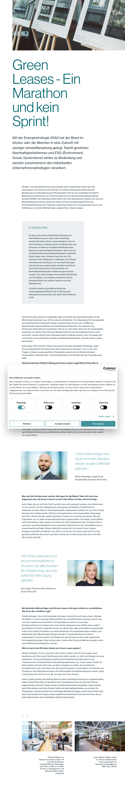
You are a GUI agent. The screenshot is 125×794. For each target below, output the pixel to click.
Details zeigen (105, 416)
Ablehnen (27, 424)
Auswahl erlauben (62, 424)
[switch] (48, 407)
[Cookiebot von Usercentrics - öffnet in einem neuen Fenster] (105, 369)
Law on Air (87, 349)
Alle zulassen (98, 424)
